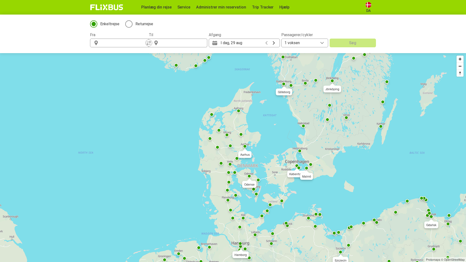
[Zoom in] (460, 59)
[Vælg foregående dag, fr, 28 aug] (266, 43)
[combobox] (124, 43)
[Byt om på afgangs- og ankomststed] (148, 43)
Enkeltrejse (109, 24)
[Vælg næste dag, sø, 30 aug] (274, 43)
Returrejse (144, 24)
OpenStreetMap (454, 259)
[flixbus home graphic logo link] (107, 7)
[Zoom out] (460, 66)
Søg (352, 43)
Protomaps (433, 259)
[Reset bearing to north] (460, 73)
